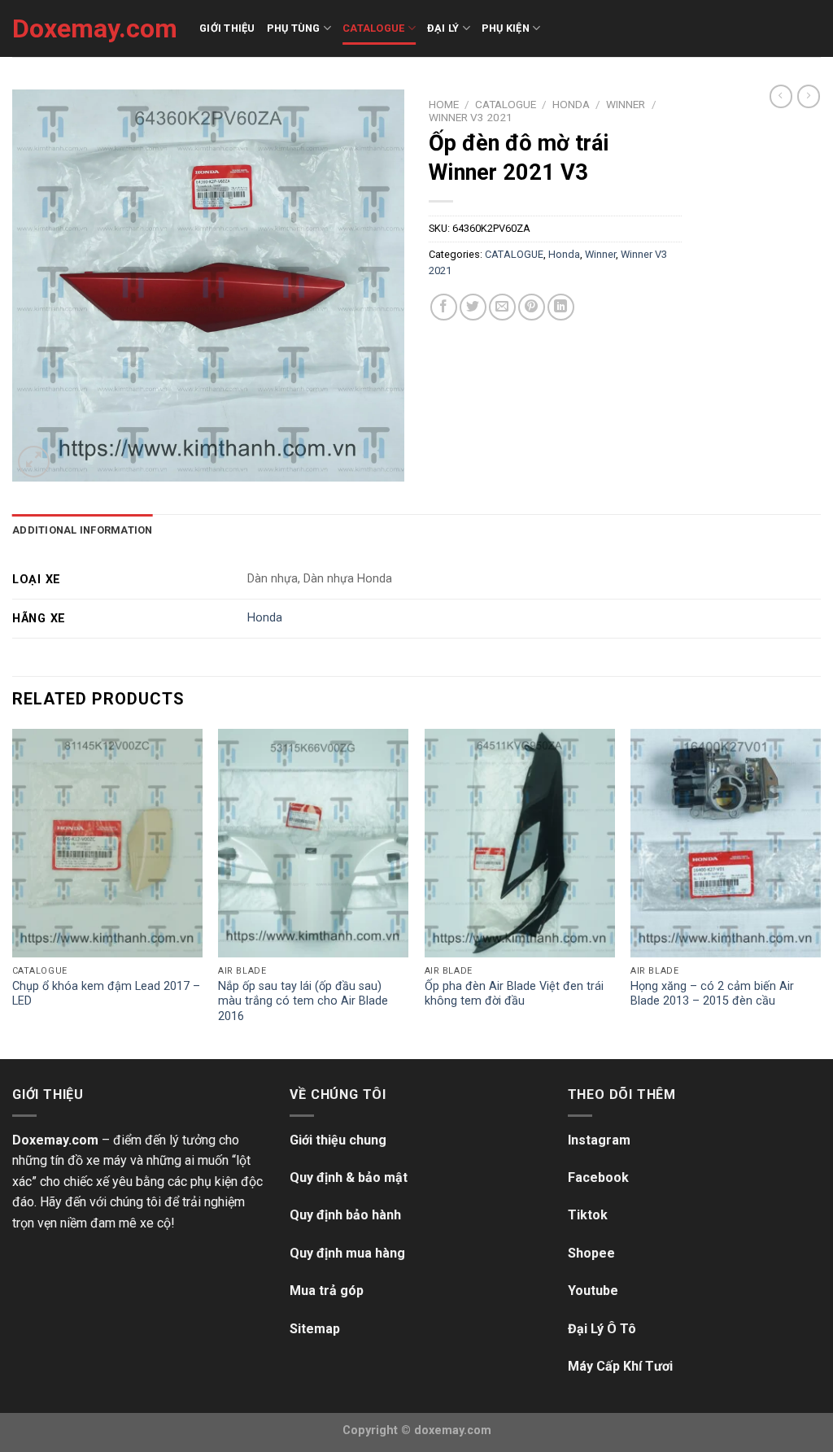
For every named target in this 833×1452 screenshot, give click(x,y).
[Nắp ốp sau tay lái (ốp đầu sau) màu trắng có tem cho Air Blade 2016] (313, 843)
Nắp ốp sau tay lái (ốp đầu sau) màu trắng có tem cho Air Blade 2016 (303, 1001)
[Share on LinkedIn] (560, 307)
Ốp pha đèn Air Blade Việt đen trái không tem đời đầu (514, 994)
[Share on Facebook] (443, 307)
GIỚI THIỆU (227, 28)
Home (444, 104)
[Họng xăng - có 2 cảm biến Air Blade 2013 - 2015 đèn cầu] (725, 843)
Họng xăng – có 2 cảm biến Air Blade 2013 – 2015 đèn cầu (712, 994)
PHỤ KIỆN (506, 28)
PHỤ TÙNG (294, 28)
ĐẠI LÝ (443, 28)
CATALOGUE (373, 28)
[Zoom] (34, 461)
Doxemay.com (93, 28)
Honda (571, 104)
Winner (625, 104)
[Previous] (13, 892)
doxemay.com (452, 1430)
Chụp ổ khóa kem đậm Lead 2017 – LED (106, 994)
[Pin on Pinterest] (531, 307)
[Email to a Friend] (502, 307)
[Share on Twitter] (473, 307)
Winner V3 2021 (470, 117)
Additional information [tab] (82, 530)
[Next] (820, 892)
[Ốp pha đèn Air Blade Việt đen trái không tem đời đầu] (520, 843)
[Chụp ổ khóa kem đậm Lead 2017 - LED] (107, 843)
